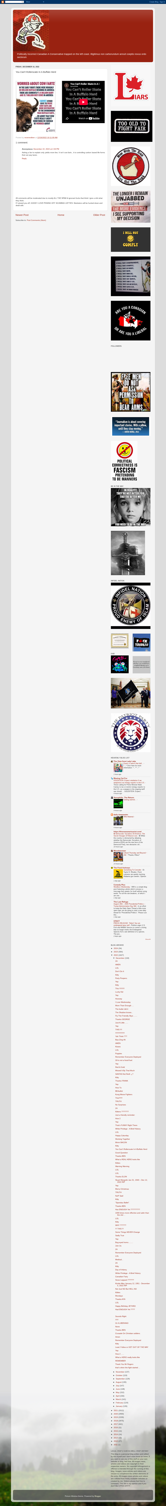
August (119, 1382)
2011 (116, 1445)
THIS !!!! (118, 1030)
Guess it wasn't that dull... (134, 763)
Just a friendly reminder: (125, 1115)
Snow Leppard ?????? (124, 1280)
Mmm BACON (121, 1142)
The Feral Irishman (122, 868)
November (120, 1372)
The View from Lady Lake (125, 761)
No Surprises (120, 1105)
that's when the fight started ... (127, 1368)
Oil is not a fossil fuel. (124, 1060)
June (118, 1389)
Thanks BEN (120, 1156)
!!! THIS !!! (119, 1229)
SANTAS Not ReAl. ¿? (124, 1074)
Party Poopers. (121, 978)
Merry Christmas (122, 1189)
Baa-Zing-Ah (120, 1040)
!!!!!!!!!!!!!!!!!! (120, 1033)
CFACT (117, 921)
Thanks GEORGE (122, 1019)
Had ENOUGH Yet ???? (125, 1309)
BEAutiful (119, 1091)
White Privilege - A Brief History (128, 1129)
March (119, 1399)
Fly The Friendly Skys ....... (126, 1016)
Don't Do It (119, 971)
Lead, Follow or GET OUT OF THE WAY (131, 1347)
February (120, 1403)
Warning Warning (122, 1166)
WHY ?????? (120, 1225)
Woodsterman (120, 851)
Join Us (118, 1246)
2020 (116, 1414)
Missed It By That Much (125, 1071)
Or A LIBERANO (121, 1323)
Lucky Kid (119, 992)
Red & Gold (120, 1067)
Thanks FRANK (121, 1081)
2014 (116, 1434)
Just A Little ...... (121, 1023)
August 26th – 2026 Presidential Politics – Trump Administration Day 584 (129, 905)
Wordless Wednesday (122, 887)
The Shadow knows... (124, 1012)
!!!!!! (116, 1320)
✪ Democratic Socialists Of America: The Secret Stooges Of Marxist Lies (129, 835)
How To (118, 1088)
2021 (116, 1410)
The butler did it (121, 1009)
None (117, 1327)
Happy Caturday (122, 1136)
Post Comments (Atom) (36, 220)
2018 (116, 1421)
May (118, 1392)
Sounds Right (120, 1316)
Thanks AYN (120, 1299)
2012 (116, 1441)
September (120, 1379)
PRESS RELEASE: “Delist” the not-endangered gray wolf (127, 924)
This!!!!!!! (118, 1098)
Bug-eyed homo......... (124, 1242)
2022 (116, 955)
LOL (117, 968)
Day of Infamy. (121, 1270)
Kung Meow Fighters (123, 1094)
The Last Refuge (121, 902)
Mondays (119, 1296)
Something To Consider (133, 870)
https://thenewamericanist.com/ (127, 832)
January (119, 1406)
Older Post (99, 215)
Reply (24, 159)
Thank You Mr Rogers (124, 1364)
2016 (116, 1428)
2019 (116, 1417)
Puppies (118, 1054)
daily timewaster (121, 815)
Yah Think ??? (121, 1036)
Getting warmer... (130, 800)
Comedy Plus (119, 885)
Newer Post (22, 215)
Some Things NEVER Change (127, 1232)
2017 (116, 1424)
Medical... (119, 1260)
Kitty (117, 975)
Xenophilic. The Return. (124, 798)
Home (61, 215)
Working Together (122, 1139)
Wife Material (129, 817)
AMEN (117, 965)
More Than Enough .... (124, 1006)
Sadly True (119, 1236)
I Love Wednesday (123, 1002)
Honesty (118, 999)
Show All (147, 939)
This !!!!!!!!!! (120, 989)
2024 (116, 948)
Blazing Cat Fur (120, 778)
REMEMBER (120, 1361)
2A (116, 961)
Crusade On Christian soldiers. (127, 1333)
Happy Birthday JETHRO (125, 1306)
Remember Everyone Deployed (128, 1057)
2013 (116, 1438)
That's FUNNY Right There (126, 1125)
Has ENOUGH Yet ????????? (127, 1210)
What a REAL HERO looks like (127, 1159)
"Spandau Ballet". (122, 1203)
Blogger (98, 1496)
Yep (116, 982)
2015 (116, 1431)
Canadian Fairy (121, 1277)
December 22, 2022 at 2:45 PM (46, 149)
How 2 (117, 1119)
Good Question (121, 1153)
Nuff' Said (119, 1196)
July (118, 1386)
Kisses (118, 1047)
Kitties (117, 1163)
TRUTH (118, 1101)
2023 (116, 952)
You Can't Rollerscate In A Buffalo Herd (131, 1149)
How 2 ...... (119, 1354)
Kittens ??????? (122, 1112)
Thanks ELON (121, 1177)
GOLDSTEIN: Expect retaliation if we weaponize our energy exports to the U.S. (129, 781)
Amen (117, 1337)
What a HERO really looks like (127, 1357)
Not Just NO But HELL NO (126, 1289)
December (120, 958)
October (119, 1375)
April (118, 1396)
